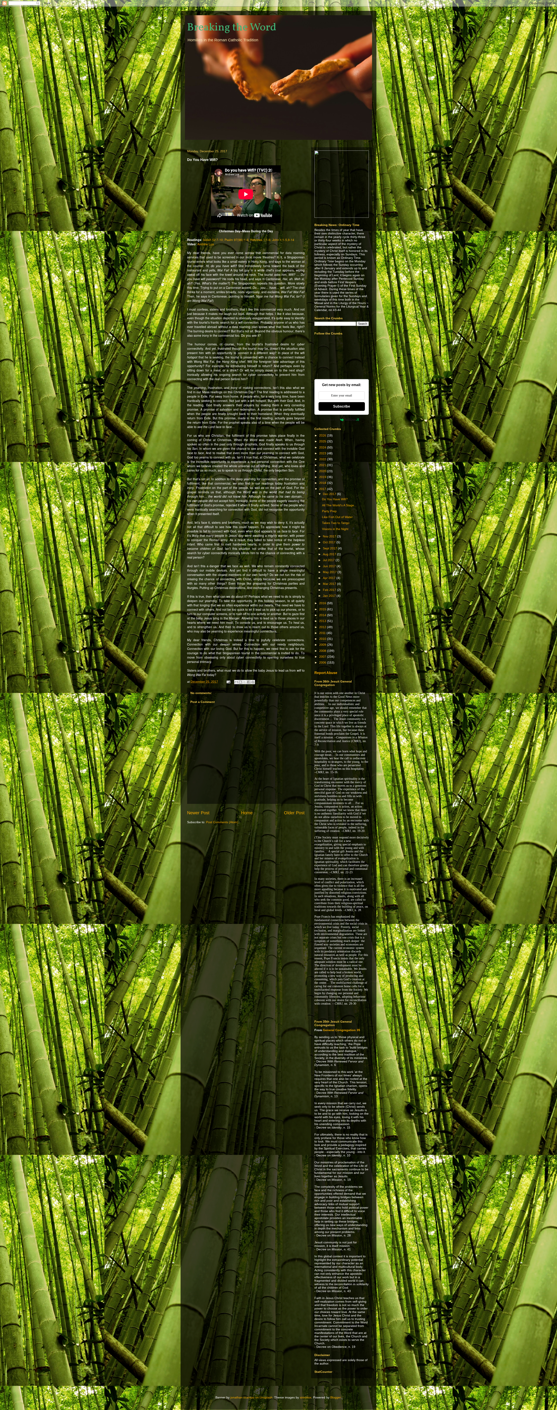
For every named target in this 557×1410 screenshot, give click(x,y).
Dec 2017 (330, 494)
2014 (323, 615)
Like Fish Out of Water (337, 517)
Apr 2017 (329, 578)
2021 (323, 465)
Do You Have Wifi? (335, 499)
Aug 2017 (330, 554)
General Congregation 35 (341, 1030)
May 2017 (330, 572)
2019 (323, 477)
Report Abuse (325, 673)
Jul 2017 (329, 560)
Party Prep (329, 511)
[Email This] (236, 682)
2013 (323, 621)
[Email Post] (228, 681)
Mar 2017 (330, 583)
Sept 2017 (330, 548)
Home (247, 812)
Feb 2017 (330, 590)
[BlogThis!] (240, 682)
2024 (323, 447)
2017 (323, 489)
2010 (323, 639)
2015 (323, 609)
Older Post (294, 812)
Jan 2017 (330, 595)
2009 (323, 644)
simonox (305, 1397)
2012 (323, 627)
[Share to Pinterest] (253, 682)
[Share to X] (244, 682)
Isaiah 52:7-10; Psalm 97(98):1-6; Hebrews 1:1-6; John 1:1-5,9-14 (248, 240)
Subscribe (341, 406)
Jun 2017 (330, 566)
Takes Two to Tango (335, 523)
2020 (323, 471)
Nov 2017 (330, 536)
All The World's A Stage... (339, 505)
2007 (323, 656)
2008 (323, 650)
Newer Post (198, 812)
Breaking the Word (231, 27)
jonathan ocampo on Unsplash (251, 1397)
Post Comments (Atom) (222, 822)
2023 (323, 453)
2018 (323, 483)
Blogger (335, 1397)
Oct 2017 (329, 542)
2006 (323, 662)
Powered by (331, 419)
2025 (323, 441)
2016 (323, 603)
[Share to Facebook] (249, 682)
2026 (323, 435)
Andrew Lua (205, 244)
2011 (323, 633)
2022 (323, 459)
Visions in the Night (335, 529)
